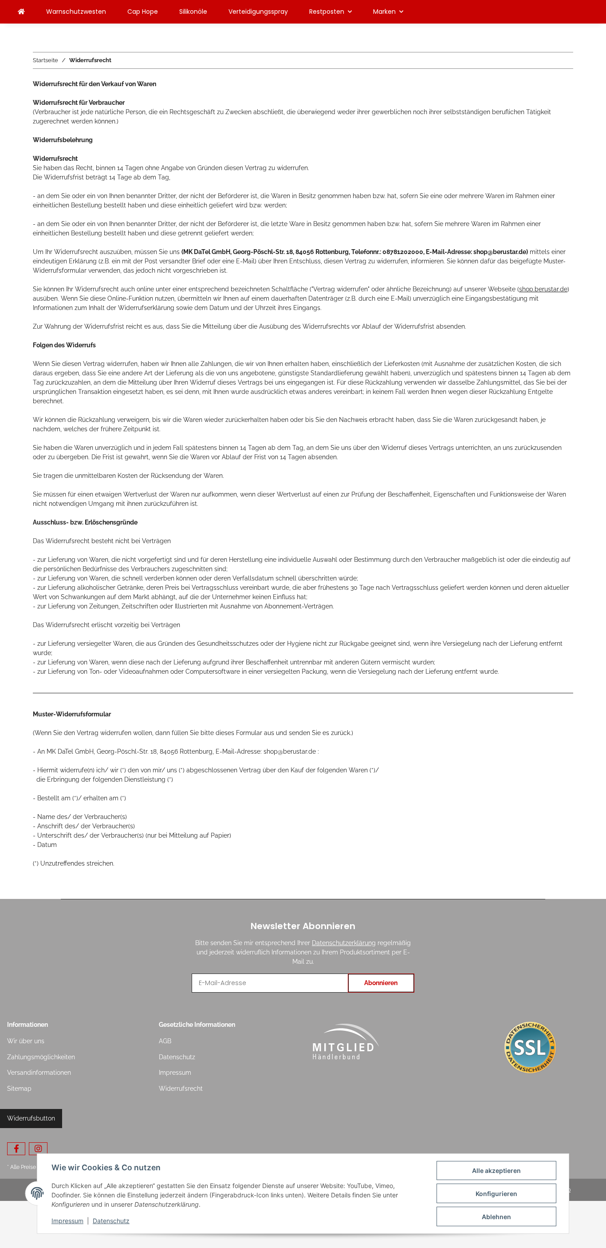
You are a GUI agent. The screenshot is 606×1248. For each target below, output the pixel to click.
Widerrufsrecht (181, 1088)
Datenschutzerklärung (344, 942)
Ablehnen (496, 1216)
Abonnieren (380, 982)
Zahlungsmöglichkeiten (41, 1057)
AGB (165, 1041)
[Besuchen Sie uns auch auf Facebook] (16, 1148)
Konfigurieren (496, 1193)
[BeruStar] (21, 12)
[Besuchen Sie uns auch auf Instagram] (38, 1148)
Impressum (175, 1072)
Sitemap (19, 1088)
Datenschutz (177, 1057)
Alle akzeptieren (496, 1170)
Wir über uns (25, 1041)
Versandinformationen (39, 1072)
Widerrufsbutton (31, 1118)
